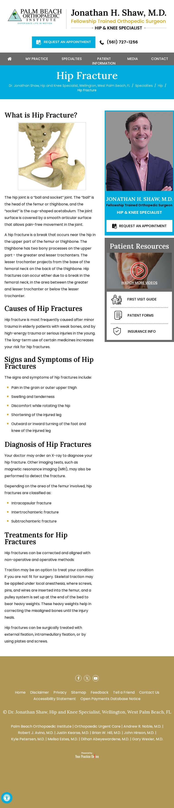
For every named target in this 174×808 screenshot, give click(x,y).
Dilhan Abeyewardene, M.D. (105, 739)
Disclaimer (39, 692)
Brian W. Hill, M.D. (106, 732)
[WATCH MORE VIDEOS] (139, 270)
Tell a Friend (124, 692)
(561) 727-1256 (122, 42)
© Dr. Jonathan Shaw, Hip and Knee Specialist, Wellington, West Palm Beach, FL (87, 712)
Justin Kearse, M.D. (72, 732)
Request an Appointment (67, 42)
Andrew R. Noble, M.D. (142, 726)
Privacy (60, 692)
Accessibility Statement (55, 698)
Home (20, 692)
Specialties (144, 85)
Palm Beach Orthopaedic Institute (41, 726)
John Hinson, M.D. (139, 732)
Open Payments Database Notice (110, 698)
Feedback (100, 692)
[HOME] (9, 59)
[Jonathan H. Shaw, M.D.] (118, 19)
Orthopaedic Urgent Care (98, 726)
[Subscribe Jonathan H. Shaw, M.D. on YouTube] (96, 678)
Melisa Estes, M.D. (63, 739)
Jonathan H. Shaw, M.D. (139, 199)
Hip (160, 85)
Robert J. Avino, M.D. (35, 732)
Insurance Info (142, 331)
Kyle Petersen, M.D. (28, 739)
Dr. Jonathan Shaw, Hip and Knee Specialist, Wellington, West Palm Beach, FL (69, 85)
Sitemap (78, 692)
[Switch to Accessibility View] (6, 797)
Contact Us (149, 692)
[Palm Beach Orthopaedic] (35, 16)
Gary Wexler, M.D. (147, 739)
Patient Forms (141, 315)
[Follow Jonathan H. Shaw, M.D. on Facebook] (78, 678)
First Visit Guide (142, 299)
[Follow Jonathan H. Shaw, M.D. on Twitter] (87, 678)
